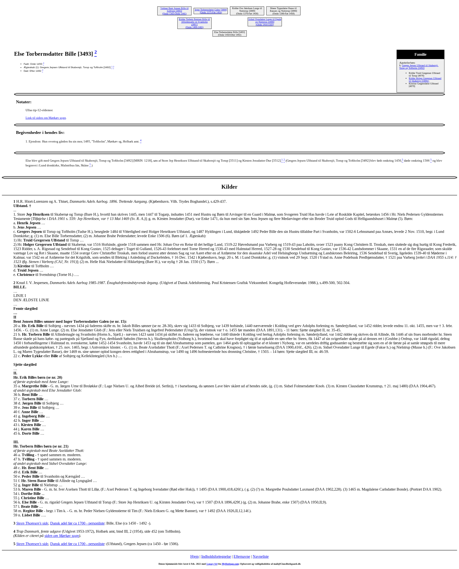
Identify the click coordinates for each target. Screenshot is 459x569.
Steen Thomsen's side (32, 523)
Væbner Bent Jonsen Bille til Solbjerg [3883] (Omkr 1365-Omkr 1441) (174, 11)
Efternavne (242, 556)
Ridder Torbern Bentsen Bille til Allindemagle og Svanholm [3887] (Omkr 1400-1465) (194, 23)
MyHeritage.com (230, 564)
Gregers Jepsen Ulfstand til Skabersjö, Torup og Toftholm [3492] (418, 66)
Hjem (194, 556)
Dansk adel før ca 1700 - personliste (77, 523)
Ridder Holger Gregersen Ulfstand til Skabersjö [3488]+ (425, 79)
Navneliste (261, 556)
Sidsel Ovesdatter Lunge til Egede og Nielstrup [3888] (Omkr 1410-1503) (264, 22)
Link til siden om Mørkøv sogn (46, 118)
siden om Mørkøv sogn (61, 536)
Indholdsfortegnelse (216, 556)
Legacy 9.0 (212, 564)
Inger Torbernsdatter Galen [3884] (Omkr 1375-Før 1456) (211, 11)
